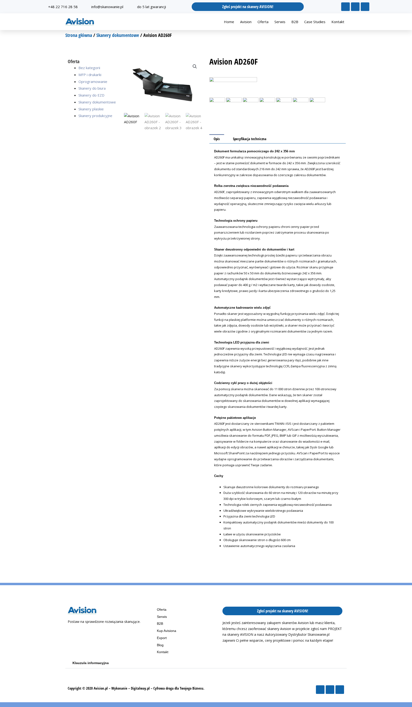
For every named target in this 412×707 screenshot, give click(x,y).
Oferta (263, 21)
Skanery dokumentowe (117, 35)
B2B (294, 21)
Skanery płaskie (91, 109)
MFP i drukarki (89, 74)
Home (229, 21)
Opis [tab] (217, 138)
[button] (195, 66)
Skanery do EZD (91, 95)
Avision (246, 21)
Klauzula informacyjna (90, 663)
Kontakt (337, 21)
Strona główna (78, 35)
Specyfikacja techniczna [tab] (249, 138)
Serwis (279, 21)
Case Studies (314, 21)
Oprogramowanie (92, 81)
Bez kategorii (89, 67)
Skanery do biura (92, 88)
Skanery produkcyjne (95, 115)
